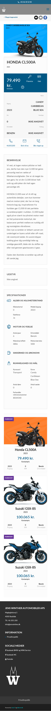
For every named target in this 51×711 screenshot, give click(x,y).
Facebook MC (11, 655)
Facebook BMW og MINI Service (18, 650)
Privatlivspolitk (12, 637)
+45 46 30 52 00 (26, 2)
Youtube (10, 659)
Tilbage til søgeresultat (11, 17)
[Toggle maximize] (44, 27)
